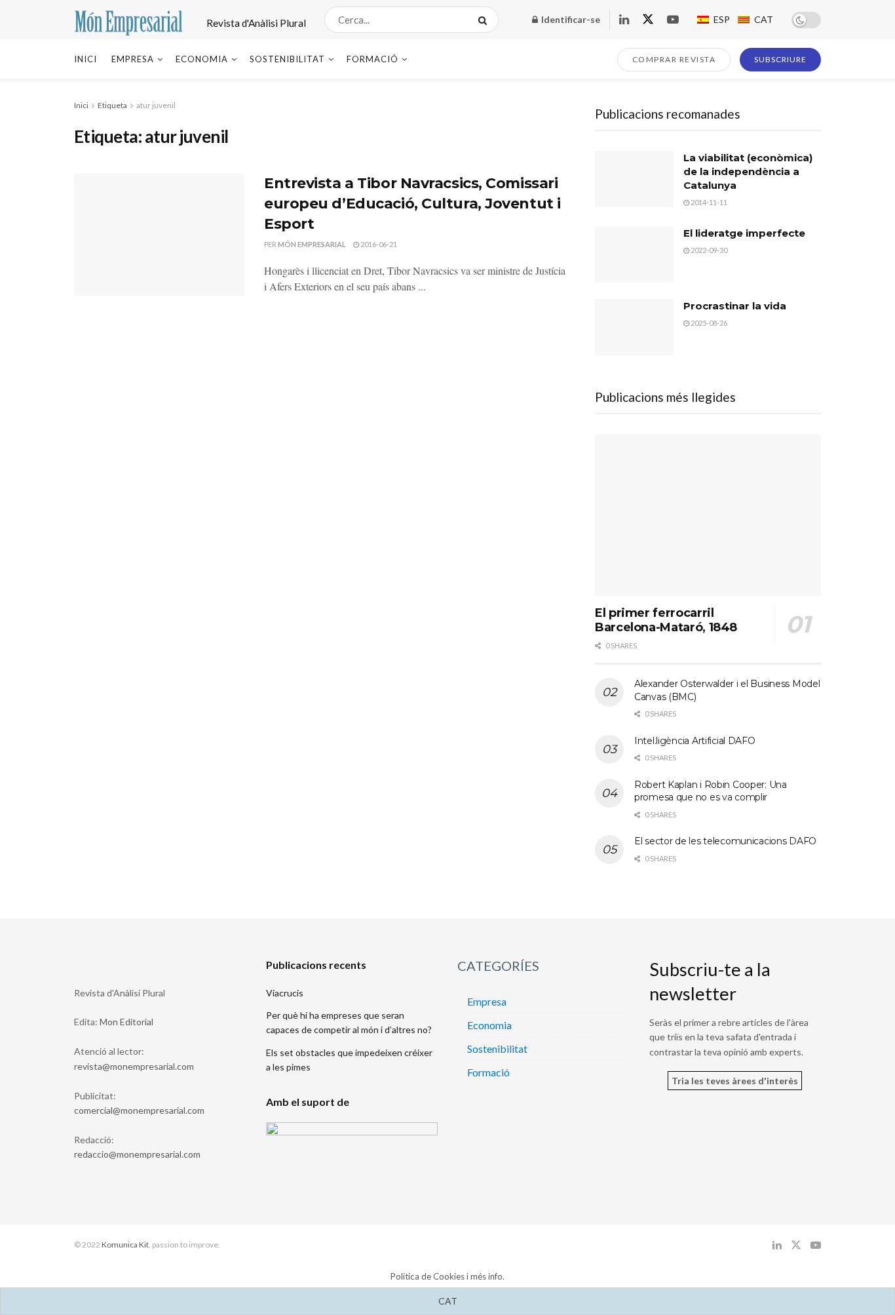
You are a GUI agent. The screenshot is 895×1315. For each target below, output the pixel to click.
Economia (202, 59)
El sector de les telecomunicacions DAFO (725, 841)
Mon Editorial (126, 1021)
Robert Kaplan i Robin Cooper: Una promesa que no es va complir (710, 791)
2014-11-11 (708, 202)
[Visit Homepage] (128, 19)
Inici (85, 59)
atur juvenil (156, 105)
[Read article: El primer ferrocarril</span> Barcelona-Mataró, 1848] (708, 515)
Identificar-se (569, 19)
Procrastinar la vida (734, 306)
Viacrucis (284, 992)
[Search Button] (485, 20)
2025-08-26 (708, 323)
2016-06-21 (378, 244)
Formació (372, 59)
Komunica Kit (125, 1244)
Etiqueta (112, 105)
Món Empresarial (312, 244)
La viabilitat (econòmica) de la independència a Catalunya (747, 171)
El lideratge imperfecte (744, 233)
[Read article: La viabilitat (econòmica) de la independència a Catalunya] (634, 179)
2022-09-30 (708, 250)
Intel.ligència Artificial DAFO (694, 741)
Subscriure (780, 59)
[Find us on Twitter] (648, 20)
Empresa (132, 59)
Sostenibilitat (287, 59)
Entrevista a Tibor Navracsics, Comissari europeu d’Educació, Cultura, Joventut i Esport (412, 203)
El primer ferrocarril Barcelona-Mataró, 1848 (666, 620)
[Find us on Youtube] (673, 20)
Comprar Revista (674, 59)
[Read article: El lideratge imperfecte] (634, 254)
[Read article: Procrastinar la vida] (634, 327)
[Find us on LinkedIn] (624, 20)
